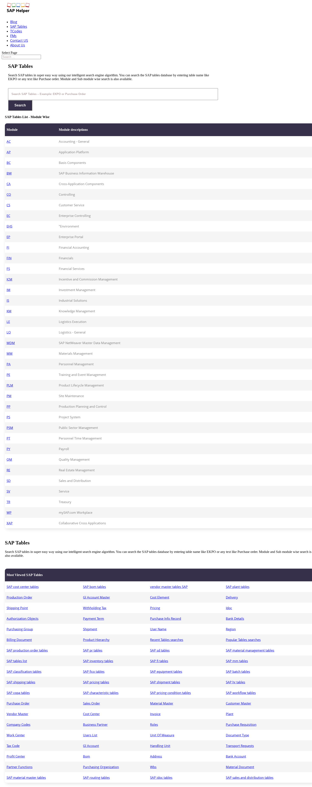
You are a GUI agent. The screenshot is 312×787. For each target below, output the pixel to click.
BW (9, 173)
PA (9, 364)
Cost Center (91, 714)
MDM (11, 343)
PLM (10, 385)
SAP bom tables (94, 587)
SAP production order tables (27, 650)
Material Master (161, 703)
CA (9, 184)
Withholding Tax (94, 608)
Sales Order (91, 703)
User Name (158, 629)
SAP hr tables (235, 682)
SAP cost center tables (23, 587)
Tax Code (13, 746)
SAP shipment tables (165, 682)
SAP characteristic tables (100, 693)
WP (9, 512)
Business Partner (95, 724)
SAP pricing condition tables (170, 693)
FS (8, 269)
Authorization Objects (22, 618)
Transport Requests (240, 746)
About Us (17, 45)
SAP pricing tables (96, 682)
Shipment (90, 629)
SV (8, 491)
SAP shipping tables (21, 682)
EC (8, 215)
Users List (90, 735)
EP (8, 237)
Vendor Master (17, 714)
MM (10, 353)
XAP (10, 523)
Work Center (16, 735)
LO (9, 332)
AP (9, 152)
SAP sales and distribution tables (249, 777)
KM (9, 311)
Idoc (229, 608)
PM (9, 396)
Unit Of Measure (162, 735)
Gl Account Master (96, 597)
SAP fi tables (159, 661)
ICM (9, 279)
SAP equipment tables (166, 671)
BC (9, 162)
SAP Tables (18, 26)
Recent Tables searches (166, 640)
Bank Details (235, 618)
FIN (9, 258)
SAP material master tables (26, 777)
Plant (229, 714)
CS (8, 205)
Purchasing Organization (101, 767)
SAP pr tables (92, 650)
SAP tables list (17, 661)
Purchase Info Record (165, 618)
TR (8, 502)
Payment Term (93, 618)
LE (8, 322)
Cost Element (159, 597)
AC (9, 141)
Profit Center (16, 756)
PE (8, 375)
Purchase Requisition (241, 724)
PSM (10, 428)
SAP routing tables (96, 777)
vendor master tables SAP (169, 587)
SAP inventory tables (98, 661)
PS (8, 417)
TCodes (16, 31)
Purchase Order (18, 703)
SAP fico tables (93, 671)
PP (8, 406)
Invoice (155, 714)
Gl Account (91, 746)
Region (231, 629)
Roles (154, 724)
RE (8, 470)
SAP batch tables (238, 671)
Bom (86, 756)
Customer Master (238, 703)
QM (9, 459)
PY (8, 449)
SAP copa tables (18, 693)
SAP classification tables (24, 671)
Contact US (19, 40)
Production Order (19, 597)
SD (9, 481)
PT (8, 438)
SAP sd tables (160, 650)
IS (8, 300)
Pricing (155, 608)
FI (8, 247)
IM (8, 290)
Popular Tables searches (243, 640)
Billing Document (19, 640)
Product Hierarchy (96, 640)
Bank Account (236, 756)
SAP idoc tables (161, 777)
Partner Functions (19, 767)
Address (156, 756)
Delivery (232, 597)
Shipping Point (17, 608)
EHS (9, 226)
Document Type (237, 735)
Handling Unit (160, 746)
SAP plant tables (237, 587)
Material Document (240, 767)
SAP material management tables (250, 650)
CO (9, 194)
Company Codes (18, 724)
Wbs (153, 767)
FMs (13, 35)
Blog (13, 22)
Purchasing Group (20, 629)
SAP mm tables (237, 661)
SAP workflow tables (241, 693)
